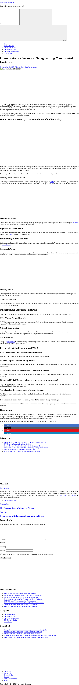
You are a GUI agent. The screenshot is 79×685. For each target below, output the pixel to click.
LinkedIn (73, 495)
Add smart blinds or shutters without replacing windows (22, 633)
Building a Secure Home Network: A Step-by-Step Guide (22, 595)
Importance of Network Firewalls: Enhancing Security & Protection (26, 448)
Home (6, 44)
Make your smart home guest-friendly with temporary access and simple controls (30, 635)
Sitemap (6, 680)
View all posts (4, 488)
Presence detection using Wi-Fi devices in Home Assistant (23, 599)
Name (2, 543)
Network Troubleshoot (11, 51)
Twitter (61, 495)
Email (2, 546)
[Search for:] (9, 24)
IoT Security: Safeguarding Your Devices (17, 444)
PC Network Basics (10, 620)
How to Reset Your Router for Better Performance (20, 606)
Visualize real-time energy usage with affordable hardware (23, 632)
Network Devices (10, 47)
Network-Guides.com (7, 2)
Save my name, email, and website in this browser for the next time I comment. (28, 554)
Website (2, 550)
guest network (10, 342)
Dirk (26, 67)
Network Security (10, 49)
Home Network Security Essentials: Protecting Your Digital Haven (25, 442)
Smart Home (8, 53)
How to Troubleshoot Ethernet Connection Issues (20, 593)
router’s (75, 222)
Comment (4, 539)
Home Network (9, 46)
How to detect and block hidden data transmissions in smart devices (26, 637)
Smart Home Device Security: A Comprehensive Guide (22, 451)
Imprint (6, 677)
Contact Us (7, 673)
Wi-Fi (52, 182)
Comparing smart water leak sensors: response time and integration (25, 630)
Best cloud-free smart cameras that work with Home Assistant (24, 603)
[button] (7, 426)
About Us (7, 671)
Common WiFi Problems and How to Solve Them (20, 605)
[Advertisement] (39, 86)
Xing (65, 495)
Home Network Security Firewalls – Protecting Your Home (23, 446)
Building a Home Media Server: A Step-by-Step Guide (22, 597)
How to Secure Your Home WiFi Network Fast (19, 449)
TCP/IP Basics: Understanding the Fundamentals (20, 601)
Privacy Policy (9, 675)
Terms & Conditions (10, 679)
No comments (32, 67)
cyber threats (6, 245)
